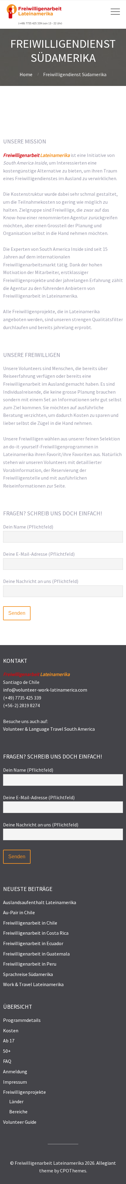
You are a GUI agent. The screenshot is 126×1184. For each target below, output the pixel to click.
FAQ (7, 1061)
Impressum (15, 1082)
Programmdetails (22, 1020)
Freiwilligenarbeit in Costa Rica (36, 933)
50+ (7, 1051)
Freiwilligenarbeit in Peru (29, 964)
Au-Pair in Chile (19, 912)
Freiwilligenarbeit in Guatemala (36, 954)
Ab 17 (8, 1040)
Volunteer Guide (19, 1122)
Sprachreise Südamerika (28, 974)
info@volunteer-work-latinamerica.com (45, 690)
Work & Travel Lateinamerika (33, 984)
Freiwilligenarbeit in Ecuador (33, 943)
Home (26, 74)
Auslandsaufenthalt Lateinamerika (39, 902)
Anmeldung (15, 1071)
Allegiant (106, 1163)
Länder (16, 1101)
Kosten (10, 1030)
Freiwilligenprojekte (24, 1092)
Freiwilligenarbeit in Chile (30, 923)
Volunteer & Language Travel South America (49, 729)
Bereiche (18, 1111)
